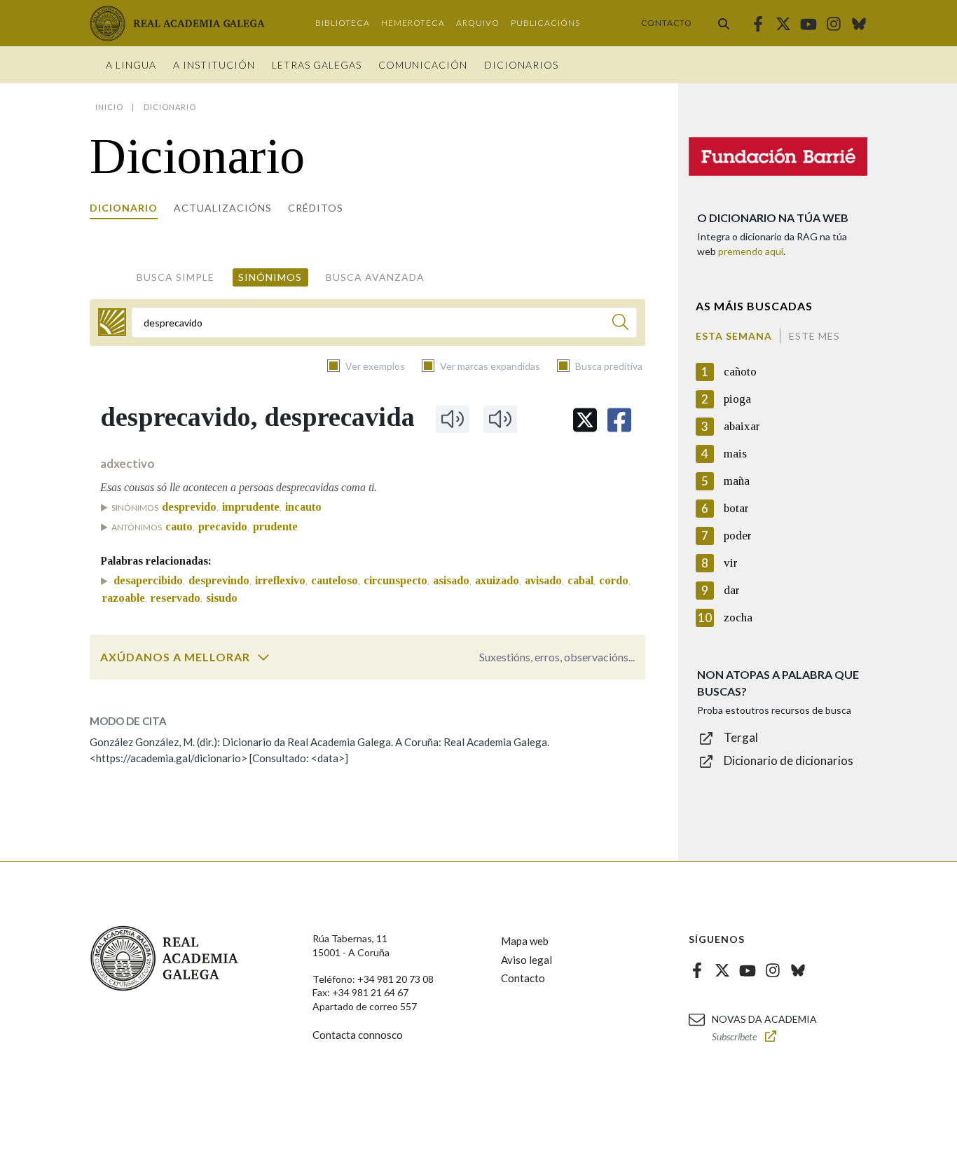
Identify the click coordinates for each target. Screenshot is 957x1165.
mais (735, 453)
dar (732, 590)
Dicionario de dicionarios (788, 760)
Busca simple (175, 277)
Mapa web (525, 941)
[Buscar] (723, 23)
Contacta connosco (357, 1034)
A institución (214, 65)
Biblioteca (342, 23)
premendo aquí (750, 251)
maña (737, 481)
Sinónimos (270, 277)
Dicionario (124, 208)
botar (736, 508)
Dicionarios (521, 65)
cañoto (740, 371)
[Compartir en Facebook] (619, 420)
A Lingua (131, 65)
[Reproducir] (452, 419)
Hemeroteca (413, 23)
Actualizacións (223, 208)
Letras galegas (317, 65)
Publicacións (545, 23)
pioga (737, 399)
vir (731, 563)
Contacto (666, 23)
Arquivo (478, 23)
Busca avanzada (375, 277)
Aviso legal (526, 959)
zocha (738, 617)
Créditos (315, 208)
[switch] (263, 657)
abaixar (742, 426)
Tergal (741, 737)
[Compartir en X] (585, 420)
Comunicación (422, 65)
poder (738, 535)
